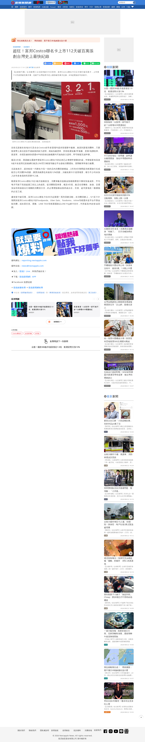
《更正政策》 (92, 292)
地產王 (71, 7)
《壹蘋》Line (24, 271)
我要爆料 (67, 63)
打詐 (91, 7)
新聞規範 (54, 730)
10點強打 (130, 7)
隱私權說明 (44, 730)
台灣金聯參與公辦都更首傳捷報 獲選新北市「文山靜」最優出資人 (119, 305)
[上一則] (94, 299)
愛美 (59, 7)
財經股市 (23, 7)
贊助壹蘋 (57, 63)
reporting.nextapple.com (34, 260)
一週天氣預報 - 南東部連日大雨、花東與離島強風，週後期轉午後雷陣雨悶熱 (118, 633)
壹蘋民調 (36, 7)
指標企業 (98, 7)
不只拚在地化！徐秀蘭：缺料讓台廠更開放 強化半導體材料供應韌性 (118, 158)
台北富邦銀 (28, 333)
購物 (118, 7)
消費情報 (88, 730)
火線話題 (45, 7)
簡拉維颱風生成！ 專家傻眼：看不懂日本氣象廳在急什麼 (42, 40)
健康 (113, 7)
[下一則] (98, 299)
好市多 (37, 333)
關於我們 (21, 730)
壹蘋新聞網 (17, 47)
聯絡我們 (32, 730)
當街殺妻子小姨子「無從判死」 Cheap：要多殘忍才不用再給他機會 (119, 597)
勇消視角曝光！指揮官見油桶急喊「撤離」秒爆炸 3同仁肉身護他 (118, 561)
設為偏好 (48, 63)
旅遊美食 (79, 7)
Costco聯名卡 (17, 333)
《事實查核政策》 (55, 292)
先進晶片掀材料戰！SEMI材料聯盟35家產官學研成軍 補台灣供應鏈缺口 (118, 375)
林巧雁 (31, 67)
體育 (30, 7)
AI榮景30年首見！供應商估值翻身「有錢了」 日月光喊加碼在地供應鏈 (118, 232)
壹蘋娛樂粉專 (19, 287)
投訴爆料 (77, 730)
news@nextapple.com (33, 265)
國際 (16, 7)
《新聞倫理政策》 (26, 292)
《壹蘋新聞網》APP (27, 276)
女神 (123, 7)
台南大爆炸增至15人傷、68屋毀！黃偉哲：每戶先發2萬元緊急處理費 (118, 524)
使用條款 (66, 730)
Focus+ (53, 7)
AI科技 (65, 7)
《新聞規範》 (40, 292)
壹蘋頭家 (106, 7)
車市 (86, 7)
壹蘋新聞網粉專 (36, 287)
